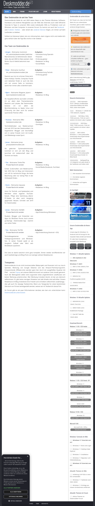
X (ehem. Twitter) (14, 30)
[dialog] (16, 479)
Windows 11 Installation (80, 454)
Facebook (60, 27)
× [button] (27, 456)
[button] (16, 488)
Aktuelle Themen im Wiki (78, 471)
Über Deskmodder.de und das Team (19, 17)
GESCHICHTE (44, 503)
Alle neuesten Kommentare (81, 173)
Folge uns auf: (34, 11)
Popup (17, 272)
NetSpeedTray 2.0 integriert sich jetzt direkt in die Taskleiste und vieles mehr (80, 162)
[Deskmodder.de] (17, 4)
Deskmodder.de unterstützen (15, 293)
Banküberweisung (76, 73)
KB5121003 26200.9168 (81, 272)
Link (77, 33)
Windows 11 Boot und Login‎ (82, 445)
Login (45, 11)
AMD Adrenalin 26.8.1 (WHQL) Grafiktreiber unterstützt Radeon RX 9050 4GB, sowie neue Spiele (79, 104)
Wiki (14, 11)
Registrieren (56, 11)
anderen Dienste (39, 30)
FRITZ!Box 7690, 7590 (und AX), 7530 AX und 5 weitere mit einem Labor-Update (80, 118)
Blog (7, 11)
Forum (22, 11)
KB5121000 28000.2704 (81, 266)
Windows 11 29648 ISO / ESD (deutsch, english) (80, 112)
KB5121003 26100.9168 (81, 291)
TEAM (37, 503)
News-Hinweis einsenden (81, 85)
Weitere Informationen (10, 485)
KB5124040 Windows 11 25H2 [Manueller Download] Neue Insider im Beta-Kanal (79, 154)
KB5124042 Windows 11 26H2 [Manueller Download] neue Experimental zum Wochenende (79, 135)
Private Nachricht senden (15, 165)
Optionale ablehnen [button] (16, 496)
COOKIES (31, 503)
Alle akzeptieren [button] (15, 492)
